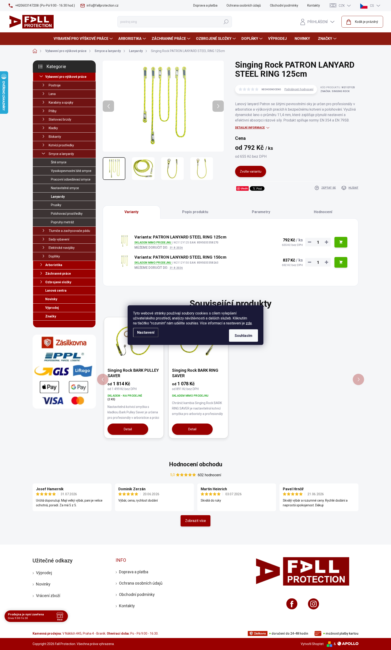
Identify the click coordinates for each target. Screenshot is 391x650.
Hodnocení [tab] (323, 212)
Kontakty (313, 5)
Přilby (53, 111)
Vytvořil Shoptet (312, 644)
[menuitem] (84, 38)
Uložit (244, 188)
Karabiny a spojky (61, 102)
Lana (52, 94)
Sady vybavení (59, 239)
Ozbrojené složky (58, 282)
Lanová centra (56, 290)
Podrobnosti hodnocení (298, 89)
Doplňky (54, 256)
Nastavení (145, 332)
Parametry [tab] (261, 212)
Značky (50, 316)
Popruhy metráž (62, 222)
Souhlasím (243, 335)
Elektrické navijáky (62, 248)
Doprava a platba (205, 5)
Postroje (55, 85)
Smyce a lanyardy (61, 154)
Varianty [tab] (131, 212)
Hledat (226, 22)
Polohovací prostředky (67, 213)
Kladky (53, 128)
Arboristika (53, 265)
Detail (128, 429)
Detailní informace (250, 127)
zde (249, 323)
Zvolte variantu (250, 171)
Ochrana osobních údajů (243, 5)
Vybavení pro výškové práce (65, 77)
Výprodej (52, 308)
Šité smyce (59, 162)
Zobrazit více (195, 521)
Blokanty (55, 136)
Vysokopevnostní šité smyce (71, 171)
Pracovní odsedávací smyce (71, 179)
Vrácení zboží (48, 595)
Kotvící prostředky (61, 145)
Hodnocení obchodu (195, 464)
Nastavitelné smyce (65, 188)
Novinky (51, 299)
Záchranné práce (58, 273)
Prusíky (56, 205)
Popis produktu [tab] (195, 212)
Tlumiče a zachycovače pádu (69, 231)
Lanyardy (58, 196)
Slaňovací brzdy (60, 119)
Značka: (335, 91)
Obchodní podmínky (284, 5)
